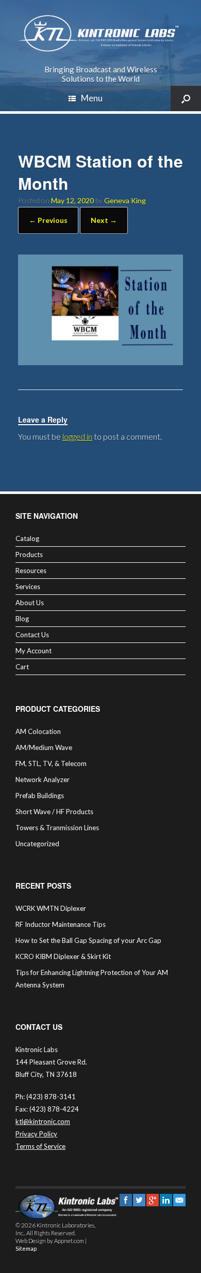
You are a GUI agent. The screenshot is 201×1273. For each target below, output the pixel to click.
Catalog (27, 538)
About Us (29, 602)
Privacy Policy (36, 1134)
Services (27, 586)
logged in (77, 436)
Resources (30, 570)
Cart (22, 667)
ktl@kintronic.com (42, 1121)
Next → (104, 220)
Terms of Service (40, 1146)
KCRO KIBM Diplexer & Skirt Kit (63, 956)
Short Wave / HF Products (54, 811)
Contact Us (32, 635)
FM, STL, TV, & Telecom (51, 763)
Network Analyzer (42, 779)
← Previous (48, 220)
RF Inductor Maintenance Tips (60, 924)
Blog (22, 619)
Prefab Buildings (39, 795)
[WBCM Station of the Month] (100, 362)
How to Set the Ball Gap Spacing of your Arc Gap (88, 940)
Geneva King (125, 200)
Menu (92, 98)
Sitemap (26, 1248)
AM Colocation (38, 731)
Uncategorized (37, 844)
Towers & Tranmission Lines (57, 827)
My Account (33, 651)
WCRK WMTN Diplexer (50, 908)
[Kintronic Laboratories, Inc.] (100, 33)
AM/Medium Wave (43, 747)
